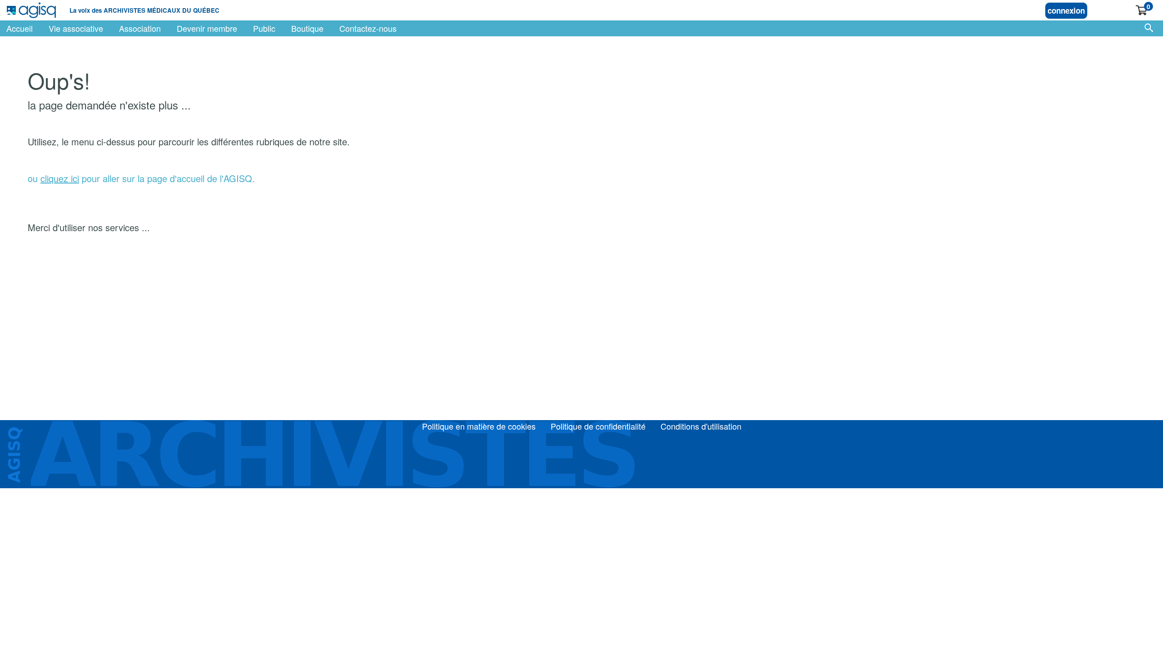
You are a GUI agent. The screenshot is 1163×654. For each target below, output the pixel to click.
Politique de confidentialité (598, 426)
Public (264, 28)
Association (140, 28)
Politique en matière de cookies (479, 426)
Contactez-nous (368, 28)
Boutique (307, 28)
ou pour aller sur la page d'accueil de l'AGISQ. (141, 178)
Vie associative (76, 28)
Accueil (19, 28)
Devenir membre (207, 28)
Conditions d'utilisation (701, 426)
